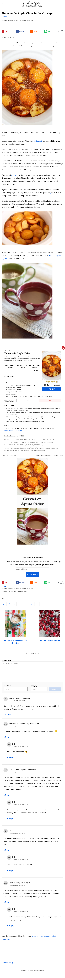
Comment (6, 660)
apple (4, 604)
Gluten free (20, 591)
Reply (8, 715)
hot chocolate (37, 141)
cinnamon (21, 604)
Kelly (5, 16)
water (37, 604)
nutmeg (30, 604)
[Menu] (2, 4)
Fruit (15, 591)
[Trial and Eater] (32, 4)
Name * (7, 686)
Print (52, 389)
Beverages (4, 591)
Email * (34, 686)
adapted (14, 175)
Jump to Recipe (9, 37)
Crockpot (10, 591)
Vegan (25, 591)
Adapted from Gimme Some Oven (13, 430)
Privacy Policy (8, 962)
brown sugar (12, 604)
